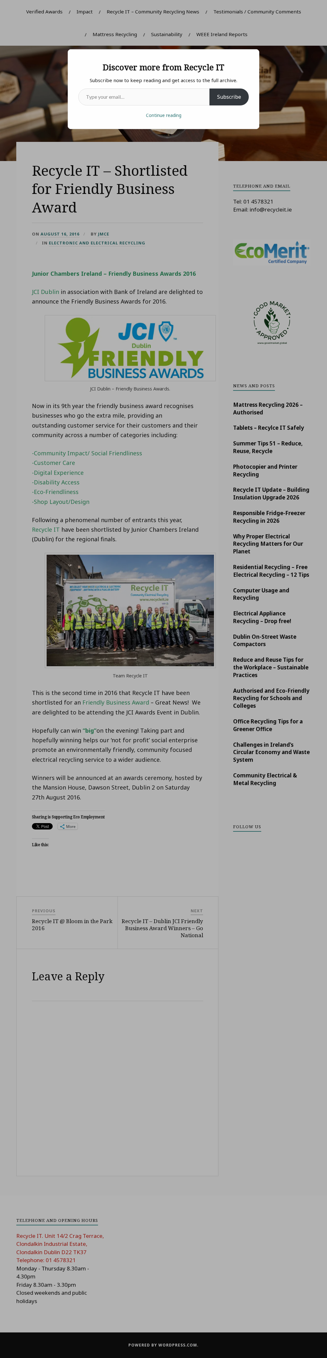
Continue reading (163, 115)
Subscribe (229, 96)
